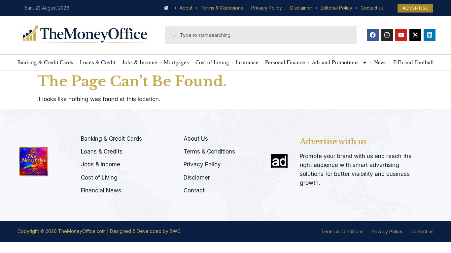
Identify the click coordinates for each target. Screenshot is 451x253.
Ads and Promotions (335, 62)
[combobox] (261, 35)
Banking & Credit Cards (45, 62)
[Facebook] (373, 35)
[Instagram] (387, 35)
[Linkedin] (429, 35)
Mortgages (176, 62)
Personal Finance (285, 62)
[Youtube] (401, 35)
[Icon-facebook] (19, 136)
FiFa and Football (413, 62)
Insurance (247, 62)
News (380, 62)
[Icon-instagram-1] (42, 136)
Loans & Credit (98, 62)
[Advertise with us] (279, 161)
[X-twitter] (415, 35)
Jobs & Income (139, 62)
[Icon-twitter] (31, 136)
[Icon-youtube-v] (53, 136)
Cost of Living (212, 62)
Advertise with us (333, 141)
